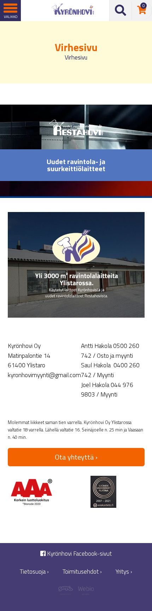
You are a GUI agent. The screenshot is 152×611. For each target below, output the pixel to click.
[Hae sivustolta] (121, 10)
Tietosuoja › (34, 571)
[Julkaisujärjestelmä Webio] (85, 591)
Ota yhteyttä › (76, 456)
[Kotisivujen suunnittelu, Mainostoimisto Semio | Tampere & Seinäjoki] (67, 591)
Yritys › (124, 571)
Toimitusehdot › (82, 571)
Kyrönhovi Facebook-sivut (79, 553)
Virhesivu (76, 57)
